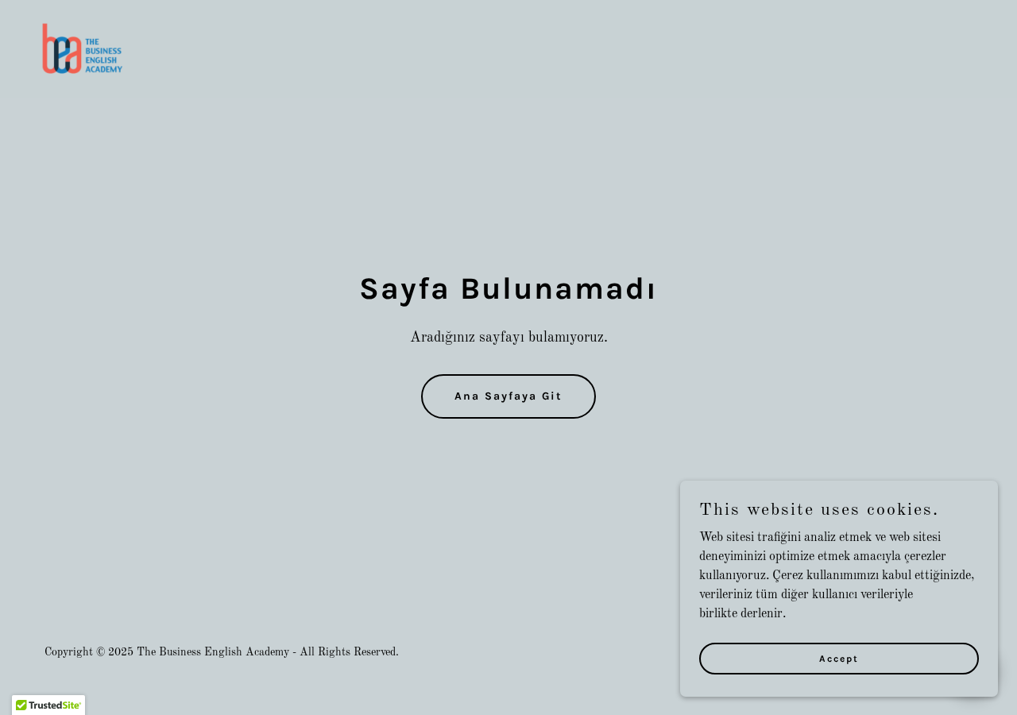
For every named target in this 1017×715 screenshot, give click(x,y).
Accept (839, 657)
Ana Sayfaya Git (508, 396)
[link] (84, 48)
